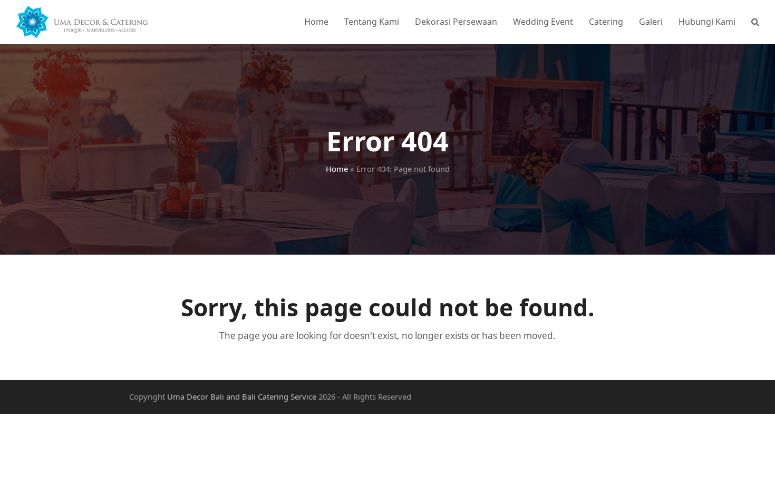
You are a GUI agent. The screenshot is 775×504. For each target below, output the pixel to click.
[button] (755, 21)
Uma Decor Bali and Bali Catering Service (241, 396)
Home (337, 168)
